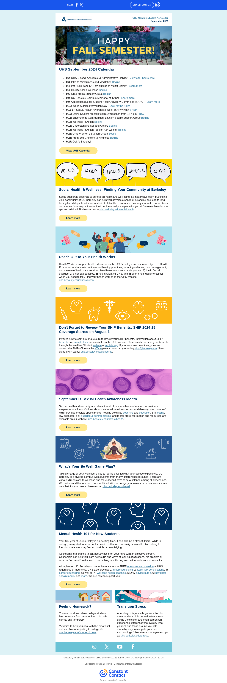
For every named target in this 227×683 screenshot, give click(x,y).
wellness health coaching (111, 572)
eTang (98, 348)
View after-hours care (142, 77)
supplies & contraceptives (96, 415)
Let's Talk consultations (150, 569)
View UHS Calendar (78, 150)
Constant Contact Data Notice (128, 664)
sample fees (81, 342)
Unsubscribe (91, 664)
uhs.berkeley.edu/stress (134, 635)
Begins (116, 81)
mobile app (111, 345)
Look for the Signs (119, 105)
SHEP (133, 109)
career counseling (69, 572)
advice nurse (143, 572)
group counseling (123, 569)
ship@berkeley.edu (146, 348)
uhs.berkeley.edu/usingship (96, 351)
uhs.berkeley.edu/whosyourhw (76, 279)
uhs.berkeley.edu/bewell (116, 486)
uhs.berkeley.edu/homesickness (77, 632)
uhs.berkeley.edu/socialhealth (116, 209)
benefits (63, 342)
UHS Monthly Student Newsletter (150, 18)
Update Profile (105, 664)
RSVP (142, 113)
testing (160, 412)
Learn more (135, 85)
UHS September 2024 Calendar (86, 69)
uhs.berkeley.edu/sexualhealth (105, 418)
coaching (128, 412)
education (144, 412)
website (97, 345)
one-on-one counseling (140, 566)
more (84, 575)
